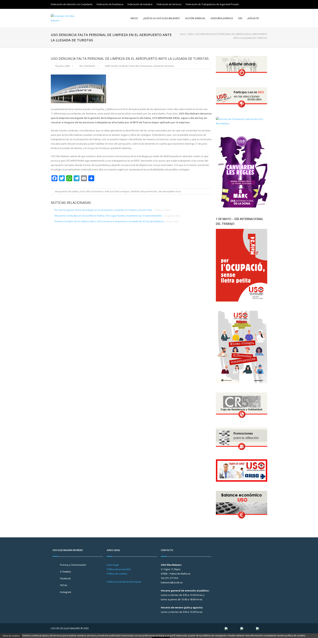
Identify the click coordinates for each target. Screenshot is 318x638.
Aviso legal (113, 564)
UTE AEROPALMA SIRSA (169, 191)
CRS (240, 18)
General (158, 66)
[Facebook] (259, 4)
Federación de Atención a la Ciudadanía (71, 4)
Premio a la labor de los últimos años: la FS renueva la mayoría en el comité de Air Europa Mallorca (116, 221)
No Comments (87, 66)
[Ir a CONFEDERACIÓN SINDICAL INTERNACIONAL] (226, 628)
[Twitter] (254, 4)
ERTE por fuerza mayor (117, 191)
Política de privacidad (118, 569)
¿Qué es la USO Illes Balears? (161, 18)
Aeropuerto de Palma (67, 191)
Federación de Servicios (169, 4)
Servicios (169, 66)
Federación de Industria (140, 4)
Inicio (134, 18)
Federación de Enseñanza (110, 4)
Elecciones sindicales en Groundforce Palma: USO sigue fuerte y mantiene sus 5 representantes (117, 215)
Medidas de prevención (144, 191)
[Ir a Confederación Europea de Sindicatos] (241, 628)
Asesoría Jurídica (222, 18)
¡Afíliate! (253, 18)
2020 (190, 34)
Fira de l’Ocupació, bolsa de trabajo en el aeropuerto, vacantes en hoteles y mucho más (112, 210)
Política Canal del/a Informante (124, 581)
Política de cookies (117, 573)
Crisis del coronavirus (140, 66)
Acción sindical (195, 18)
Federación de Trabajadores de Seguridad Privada (212, 4)
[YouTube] (264, 4)
